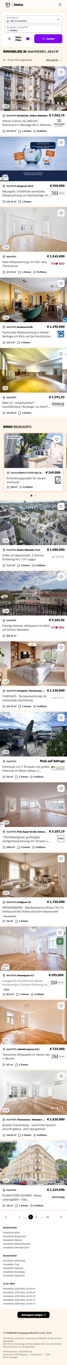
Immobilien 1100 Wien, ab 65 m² (19, 1300)
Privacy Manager (10, 1357)
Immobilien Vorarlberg (14, 1272)
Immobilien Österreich (14, 1275)
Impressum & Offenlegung (15, 1354)
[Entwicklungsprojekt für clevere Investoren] (33, 462)
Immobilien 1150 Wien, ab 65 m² (19, 1292)
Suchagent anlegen (32, 1314)
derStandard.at (25, 1351)
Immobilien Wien (11, 1232)
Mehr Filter (21, 39)
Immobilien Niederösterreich (17, 1244)
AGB (48, 1354)
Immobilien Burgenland (14, 1236)
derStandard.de (10, 1351)
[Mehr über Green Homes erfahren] (60, 941)
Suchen (50, 38)
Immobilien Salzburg (13, 1268)
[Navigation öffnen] (60, 5)
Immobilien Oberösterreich (16, 1247)
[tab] (31, 495)
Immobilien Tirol (11, 1264)
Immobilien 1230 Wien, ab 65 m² (19, 1296)
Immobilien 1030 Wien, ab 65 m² (19, 1288)
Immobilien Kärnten (12, 1240)
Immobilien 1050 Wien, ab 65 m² (19, 1303)
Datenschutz (36, 1354)
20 (47, 1217)
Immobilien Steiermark (14, 1260)
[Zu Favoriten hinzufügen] (61, 72)
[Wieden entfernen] (8, 30)
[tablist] (33, 495)
